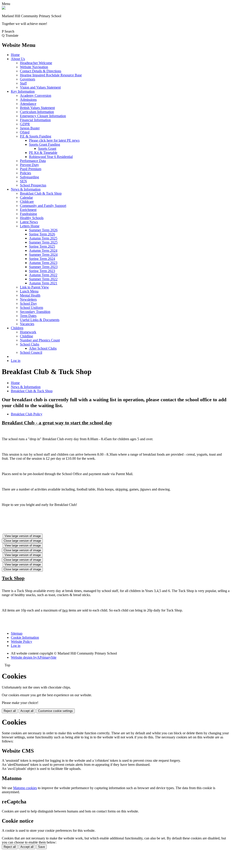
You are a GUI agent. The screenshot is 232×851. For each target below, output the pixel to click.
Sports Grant (47, 148)
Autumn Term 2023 (43, 263)
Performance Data (33, 161)
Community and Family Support (43, 206)
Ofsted (24, 132)
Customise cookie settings (55, 711)
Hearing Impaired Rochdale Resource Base (51, 75)
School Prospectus (33, 185)
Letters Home (29, 226)
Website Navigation (34, 67)
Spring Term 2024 (42, 259)
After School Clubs (43, 348)
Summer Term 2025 (43, 242)
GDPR (25, 124)
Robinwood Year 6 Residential (51, 157)
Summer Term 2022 (43, 279)
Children (17, 328)
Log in (15, 361)
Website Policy (21, 641)
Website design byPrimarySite (33, 657)
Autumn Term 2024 (43, 250)
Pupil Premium (30, 169)
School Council (31, 352)
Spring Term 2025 (42, 246)
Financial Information (35, 120)
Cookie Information (25, 637)
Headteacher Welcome (36, 63)
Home (15, 55)
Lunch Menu (29, 291)
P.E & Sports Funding (35, 136)
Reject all (10, 711)
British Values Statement (37, 108)
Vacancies (27, 324)
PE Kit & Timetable (43, 153)
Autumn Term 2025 (43, 238)
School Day (28, 303)
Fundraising (28, 214)
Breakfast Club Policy (26, 414)
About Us (18, 59)
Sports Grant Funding (44, 144)
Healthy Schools (32, 218)
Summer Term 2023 (43, 267)
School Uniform (31, 307)
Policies (25, 173)
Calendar (26, 197)
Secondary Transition (35, 312)
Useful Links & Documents (39, 320)
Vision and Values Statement (40, 87)
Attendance (28, 104)
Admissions (28, 100)
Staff (23, 83)
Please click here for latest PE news (54, 140)
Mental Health (30, 295)
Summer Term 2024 (43, 254)
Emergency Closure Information (43, 116)
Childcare (27, 201)
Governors (27, 79)
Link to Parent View (34, 287)
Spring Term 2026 (42, 234)
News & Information (26, 189)
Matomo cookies (25, 788)
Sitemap (16, 633)
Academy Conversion (35, 95)
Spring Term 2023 (42, 271)
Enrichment (28, 210)
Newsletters (28, 299)
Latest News (29, 222)
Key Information (23, 91)
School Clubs (29, 344)
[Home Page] (3, 8)
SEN (23, 181)
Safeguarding (29, 177)
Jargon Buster (30, 128)
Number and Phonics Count (40, 340)
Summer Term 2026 (43, 230)
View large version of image (23, 536)
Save (41, 847)
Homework (28, 332)
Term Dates (28, 316)
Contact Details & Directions (40, 71)
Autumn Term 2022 (43, 275)
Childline (26, 336)
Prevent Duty (29, 165)
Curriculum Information (37, 112)
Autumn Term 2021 (43, 283)
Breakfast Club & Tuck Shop (41, 193)
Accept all (27, 711)
